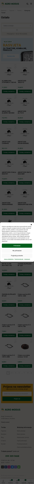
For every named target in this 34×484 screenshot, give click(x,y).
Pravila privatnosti (19, 259)
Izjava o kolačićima (9, 259)
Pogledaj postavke (17, 255)
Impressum (27, 259)
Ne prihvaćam (17, 250)
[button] (31, 224)
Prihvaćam (17, 245)
